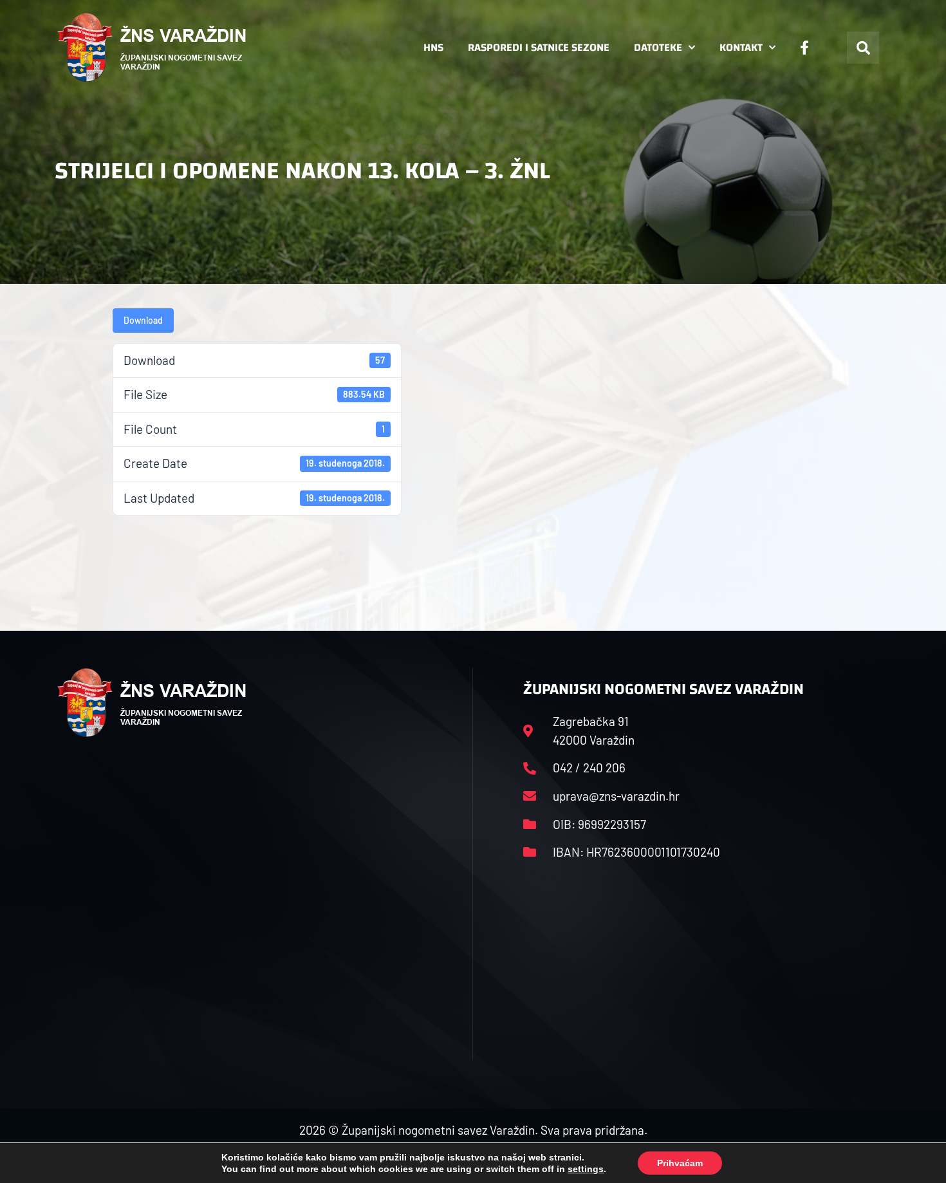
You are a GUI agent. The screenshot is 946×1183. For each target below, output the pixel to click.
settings (586, 1169)
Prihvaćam (680, 1163)
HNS (433, 47)
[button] (863, 48)
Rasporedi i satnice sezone (538, 47)
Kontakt (741, 47)
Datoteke (658, 47)
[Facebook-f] (804, 47)
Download (143, 320)
